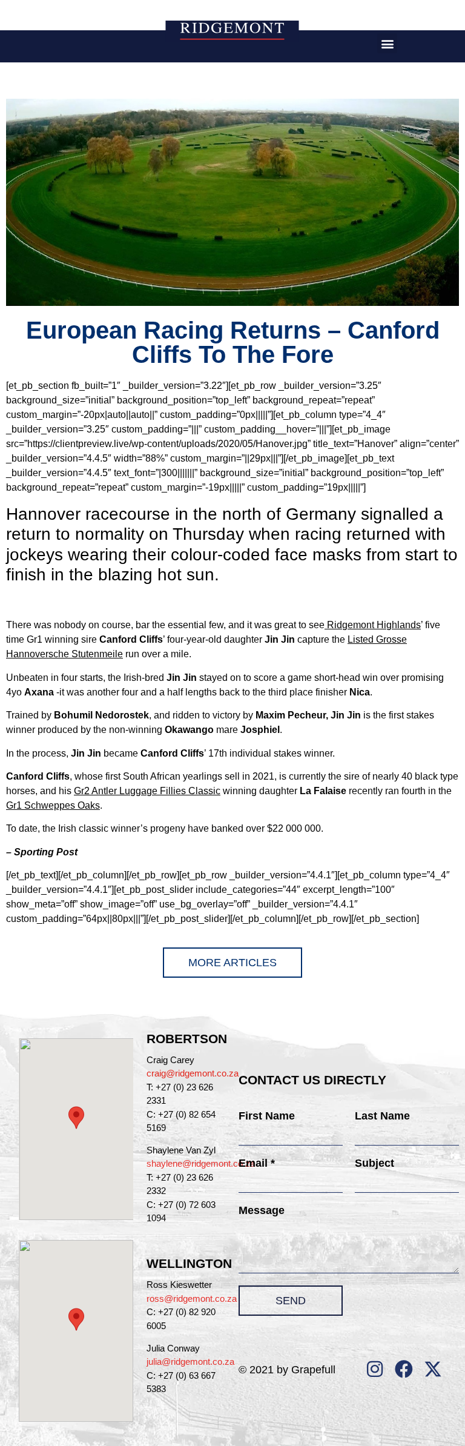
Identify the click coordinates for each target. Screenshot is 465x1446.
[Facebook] (404, 1369)
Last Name (382, 1115)
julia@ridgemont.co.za (190, 1361)
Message (262, 1210)
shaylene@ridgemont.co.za (201, 1163)
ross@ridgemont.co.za (192, 1298)
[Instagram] (375, 1369)
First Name (267, 1115)
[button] (387, 43)
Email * (257, 1163)
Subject (374, 1163)
